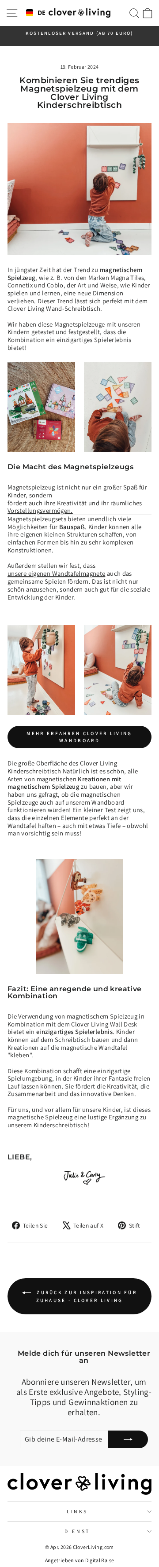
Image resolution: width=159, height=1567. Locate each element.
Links (77, 1511)
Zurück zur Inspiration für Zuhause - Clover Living (85, 1296)
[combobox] (34, 13)
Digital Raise (99, 1560)
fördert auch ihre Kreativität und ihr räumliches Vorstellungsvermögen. (75, 507)
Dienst (77, 1531)
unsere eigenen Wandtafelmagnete (56, 574)
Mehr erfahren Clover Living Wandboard (79, 736)
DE (40, 13)
